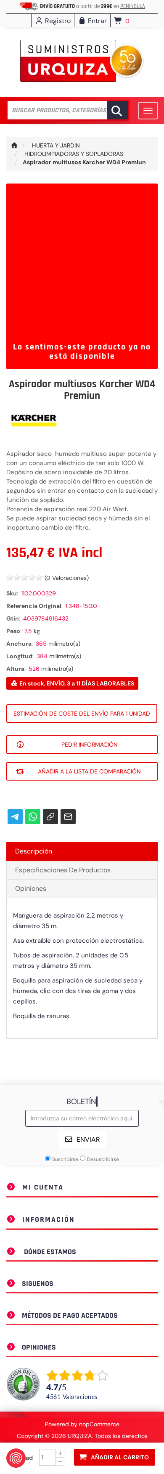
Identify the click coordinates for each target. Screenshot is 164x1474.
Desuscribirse (103, 1159)
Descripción (33, 851)
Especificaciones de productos (63, 870)
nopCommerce (99, 1424)
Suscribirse (65, 1159)
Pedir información (89, 744)
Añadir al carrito (120, 1457)
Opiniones (30, 888)
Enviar (88, 1139)
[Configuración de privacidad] (16, 1458)
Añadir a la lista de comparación (89, 771)
